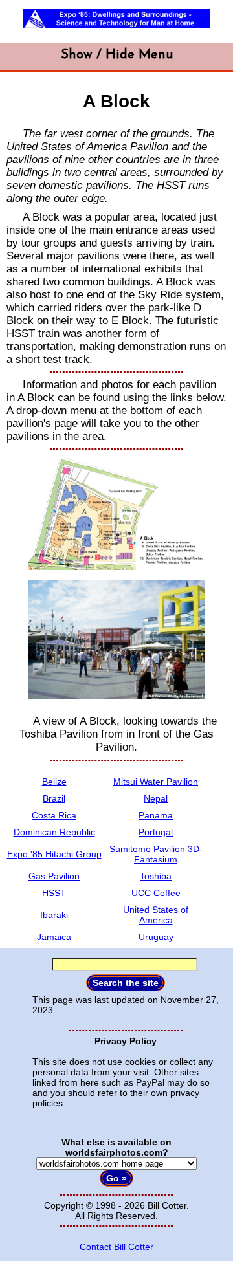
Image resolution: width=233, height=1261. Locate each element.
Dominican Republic (54, 832)
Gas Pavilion (54, 876)
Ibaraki (54, 915)
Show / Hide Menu (117, 55)
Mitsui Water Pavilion (155, 781)
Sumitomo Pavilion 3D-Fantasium (156, 854)
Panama (156, 815)
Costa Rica (54, 815)
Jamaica (54, 937)
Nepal (156, 798)
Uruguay (156, 937)
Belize (54, 781)
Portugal (156, 832)
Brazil (54, 798)
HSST (54, 893)
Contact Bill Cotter (116, 1247)
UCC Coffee (156, 893)
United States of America (155, 915)
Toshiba (156, 876)
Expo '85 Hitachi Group (54, 854)
